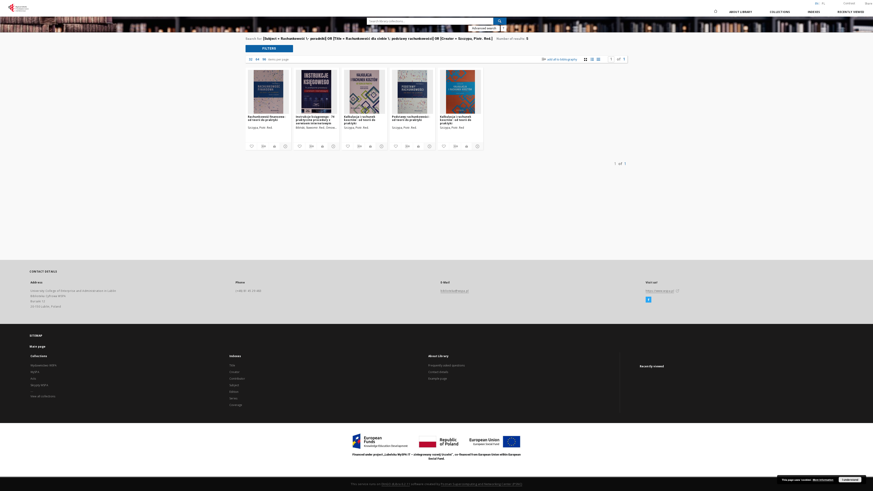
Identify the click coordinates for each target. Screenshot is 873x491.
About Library (740, 12)
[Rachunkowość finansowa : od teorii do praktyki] (268, 92)
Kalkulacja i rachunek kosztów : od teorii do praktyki (359, 120)
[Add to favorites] (251, 146)
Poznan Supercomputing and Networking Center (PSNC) (481, 484)
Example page (437, 379)
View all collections (42, 396)
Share (868, 3)
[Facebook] (648, 300)
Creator (234, 372)
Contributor (237, 379)
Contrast (849, 3)
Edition (233, 392)
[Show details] (285, 146)
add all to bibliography (562, 59)
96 (264, 59)
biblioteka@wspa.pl (455, 291)
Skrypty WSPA (39, 385)
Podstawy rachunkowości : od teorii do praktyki (411, 118)
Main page (38, 346)
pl (823, 3)
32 (250, 59)
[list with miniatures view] (592, 59)
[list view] (598, 59)
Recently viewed (851, 12)
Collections (780, 12)
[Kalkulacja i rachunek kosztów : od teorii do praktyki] (364, 92)
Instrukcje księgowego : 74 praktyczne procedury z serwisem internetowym (315, 120)
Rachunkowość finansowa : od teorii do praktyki (267, 118)
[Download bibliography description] (262, 146)
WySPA (34, 372)
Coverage (235, 405)
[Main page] (715, 12)
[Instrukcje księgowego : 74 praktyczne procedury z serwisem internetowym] (316, 92)
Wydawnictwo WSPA (43, 365)
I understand (850, 480)
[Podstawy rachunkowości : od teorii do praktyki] (412, 92)
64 (257, 59)
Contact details (438, 372)
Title (232, 365)
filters (269, 48)
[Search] (500, 21)
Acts (33, 379)
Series (233, 398)
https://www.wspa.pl (660, 291)
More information (823, 479)
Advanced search (484, 28)
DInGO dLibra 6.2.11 (395, 484)
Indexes (814, 12)
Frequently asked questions (446, 365)
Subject (234, 385)
